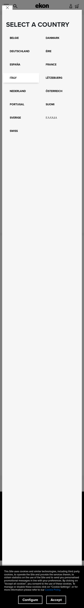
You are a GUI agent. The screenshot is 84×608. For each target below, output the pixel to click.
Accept (56, 599)
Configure (30, 599)
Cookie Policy (52, 589)
